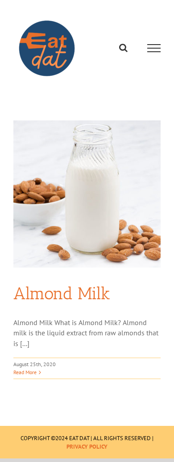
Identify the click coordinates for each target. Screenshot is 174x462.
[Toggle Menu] (154, 48)
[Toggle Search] (123, 47)
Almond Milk (61, 293)
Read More (25, 372)
